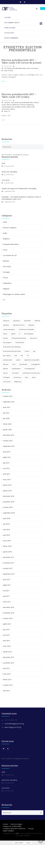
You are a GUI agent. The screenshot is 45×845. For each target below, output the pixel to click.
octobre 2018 (8, 507)
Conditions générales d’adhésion (14, 828)
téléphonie (17, 382)
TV (9, 111)
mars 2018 (7, 541)
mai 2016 (6, 635)
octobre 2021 (8, 396)
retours (5, 373)
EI (19, 334)
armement (27, 321)
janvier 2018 (7, 552)
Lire (3, 81)
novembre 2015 (8, 663)
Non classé (7, 266)
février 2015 (7, 679)
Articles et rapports (9, 228)
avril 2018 (6, 535)
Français (31, 828)
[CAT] (10, 8)
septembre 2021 (9, 402)
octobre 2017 (8, 568)
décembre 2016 (8, 607)
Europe (5, 338)
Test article (6, 180)
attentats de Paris (19, 325)
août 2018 (6, 518)
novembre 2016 (8, 613)
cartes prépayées (9, 329)
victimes (12, 109)
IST (28, 355)
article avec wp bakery (9, 172)
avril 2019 (6, 474)
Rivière (24, 107)
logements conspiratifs (31, 360)
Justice (18, 360)
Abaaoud (6, 321)
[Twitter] (20, 2)
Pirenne (23, 105)
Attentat (37, 321)
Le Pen (4, 105)
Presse (10, 70)
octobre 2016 (8, 618)
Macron (9, 105)
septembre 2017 (9, 574)
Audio (5, 233)
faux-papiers (7, 342)
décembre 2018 (8, 496)
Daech (5, 334)
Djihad (13, 334)
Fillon (31, 102)
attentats (6, 325)
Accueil (7, 17)
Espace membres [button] (11, 38)
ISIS (22, 355)
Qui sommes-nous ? (12, 22)
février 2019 (7, 485)
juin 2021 (6, 413)
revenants (15, 373)
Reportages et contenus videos (14, 294)
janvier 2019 (7, 491)
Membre (6, 261)
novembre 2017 (8, 563)
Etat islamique (28, 334)
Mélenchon (16, 105)
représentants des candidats (11, 107)
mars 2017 (7, 602)
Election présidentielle (14, 68)
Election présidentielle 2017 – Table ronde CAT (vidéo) (19, 95)
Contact (5, 824)
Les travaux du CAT (10, 255)
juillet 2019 (7, 457)
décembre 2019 (8, 435)
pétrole (5, 369)
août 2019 (6, 452)
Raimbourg (30, 105)
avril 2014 (6, 691)
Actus (6, 70)
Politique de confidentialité (12, 826)
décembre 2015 (8, 657)
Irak (15, 355)
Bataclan (31, 325)
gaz (34, 351)
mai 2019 (6, 468)
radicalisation (16, 369)
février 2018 (7, 546)
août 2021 (6, 407)
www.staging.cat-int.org (12, 727)
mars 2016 (7, 646)
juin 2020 (6, 418)
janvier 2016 (7, 652)
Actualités (9, 33)
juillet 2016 (7, 624)
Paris (14, 364)
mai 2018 (6, 529)
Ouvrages (6, 272)
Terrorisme (34, 68)
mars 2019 (7, 479)
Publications (9, 28)
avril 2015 (6, 668)
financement (20, 342)
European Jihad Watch (11, 244)
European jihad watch (19, 338)
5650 (3, 163)
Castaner (7, 102)
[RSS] (24, 2)
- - (15, 66)
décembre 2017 (8, 557)
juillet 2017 (7, 585)
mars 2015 (7, 674)
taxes (34, 377)
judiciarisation (7, 360)
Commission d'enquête (26, 329)
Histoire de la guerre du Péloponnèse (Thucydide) (19, 188)
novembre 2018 (8, 502)
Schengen (6, 377)
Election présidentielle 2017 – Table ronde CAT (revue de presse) (21, 61)
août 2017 (6, 579)
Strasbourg (17, 377)
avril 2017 (6, 596)
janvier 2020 (7, 429)
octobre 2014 (8, 685)
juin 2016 (6, 629)
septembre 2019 (9, 446)
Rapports (6, 289)
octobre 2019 (8, 441)
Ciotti (12, 102)
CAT (5, 68)
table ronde (26, 68)
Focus (5, 250)
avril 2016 (6, 641)
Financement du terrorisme (12, 351)
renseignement (29, 369)
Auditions (6, 239)
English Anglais (8, 831)
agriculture (16, 321)
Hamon (36, 102)
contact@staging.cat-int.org (14, 724)
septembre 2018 (9, 513)
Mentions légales (16, 824)
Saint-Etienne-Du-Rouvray (31, 373)
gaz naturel (7, 355)
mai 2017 (6, 591)
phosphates (23, 364)
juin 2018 (6, 524)
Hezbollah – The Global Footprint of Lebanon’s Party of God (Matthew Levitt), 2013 (21, 198)
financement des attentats (12, 347)
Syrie (26, 377)
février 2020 (7, 424)
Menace (5, 364)
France (27, 351)
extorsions (33, 338)
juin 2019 (6, 463)
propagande (35, 364)
